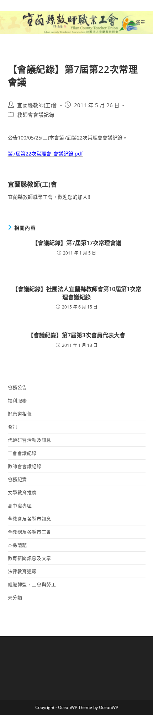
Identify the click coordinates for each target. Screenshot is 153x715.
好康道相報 (20, 413)
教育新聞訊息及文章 (29, 558)
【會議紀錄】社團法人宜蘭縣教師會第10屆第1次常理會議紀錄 (76, 293)
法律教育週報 (22, 571)
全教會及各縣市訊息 (29, 518)
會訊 (12, 427)
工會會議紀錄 (22, 453)
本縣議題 (17, 545)
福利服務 (17, 400)
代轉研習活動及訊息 (29, 440)
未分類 (15, 597)
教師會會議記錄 (35, 114)
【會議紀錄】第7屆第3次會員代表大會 (76, 335)
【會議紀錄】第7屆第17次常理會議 (76, 243)
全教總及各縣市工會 (29, 532)
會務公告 (17, 387)
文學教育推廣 (22, 492)
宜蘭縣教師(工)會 (37, 105)
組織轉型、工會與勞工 (32, 584)
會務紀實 (17, 479)
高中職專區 (20, 505)
